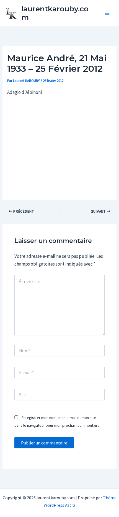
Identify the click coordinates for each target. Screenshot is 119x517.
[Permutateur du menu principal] (107, 13)
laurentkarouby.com (55, 13)
